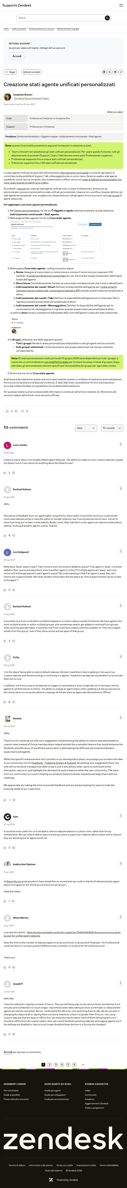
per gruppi (113, 195)
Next (83, 1065)
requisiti (21, 188)
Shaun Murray (13, 881)
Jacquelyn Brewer (23, 94)
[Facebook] (115, 72)
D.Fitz (16, 657)
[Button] (7, 411)
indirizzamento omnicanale (74, 172)
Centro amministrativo (26, 210)
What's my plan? (115, 111)
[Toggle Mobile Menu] (121, 5)
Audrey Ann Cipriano (24, 864)
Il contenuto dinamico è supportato (46, 275)
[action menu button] (120, 444)
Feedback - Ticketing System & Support (54, 763)
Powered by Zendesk (67, 1180)
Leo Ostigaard (20, 552)
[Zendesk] (63, 1138)
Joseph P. (18, 983)
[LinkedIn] (104, 72)
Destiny (17, 718)
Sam (15, 816)
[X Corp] (109, 72)
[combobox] (86, 428)
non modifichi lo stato (56, 362)
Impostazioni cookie (86, 1165)
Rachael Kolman (22, 489)
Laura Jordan (20, 445)
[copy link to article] (120, 72)
